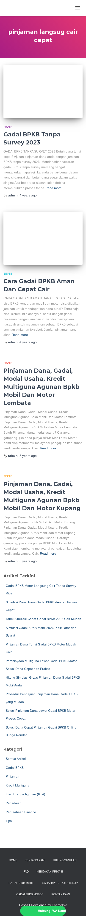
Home (13, 860)
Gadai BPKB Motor (30, 894)
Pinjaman (12, 776)
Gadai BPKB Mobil (21, 883)
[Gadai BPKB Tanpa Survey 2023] (43, 91)
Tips (9, 821)
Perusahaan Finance (21, 812)
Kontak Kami (60, 894)
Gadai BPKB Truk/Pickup (60, 883)
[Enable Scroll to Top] (77, 907)
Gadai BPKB (15, 767)
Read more (53, 188)
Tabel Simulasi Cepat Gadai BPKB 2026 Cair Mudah (43, 619)
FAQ (26, 871)
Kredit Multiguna (17, 785)
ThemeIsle (59, 905)
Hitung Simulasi (65, 860)
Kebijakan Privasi (49, 871)
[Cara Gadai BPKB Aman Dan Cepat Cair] (43, 238)
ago (28, 195)
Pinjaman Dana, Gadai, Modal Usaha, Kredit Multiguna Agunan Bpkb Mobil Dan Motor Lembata (41, 386)
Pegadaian (13, 803)
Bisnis (7, 127)
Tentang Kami (35, 860)
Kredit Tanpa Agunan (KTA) (25, 794)
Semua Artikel (16, 758)
